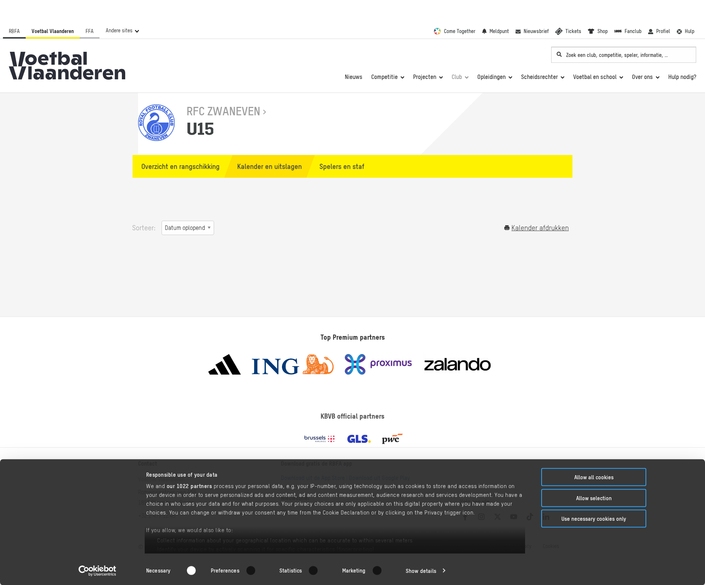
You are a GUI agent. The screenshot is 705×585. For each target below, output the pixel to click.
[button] (122, 30)
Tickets (573, 31)
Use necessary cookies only (593, 519)
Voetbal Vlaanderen (53, 31)
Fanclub (633, 31)
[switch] (255, 570)
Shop (602, 31)
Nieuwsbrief (536, 31)
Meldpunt (499, 31)
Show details (421, 570)
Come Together (460, 31)
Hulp (689, 31)
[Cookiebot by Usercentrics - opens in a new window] (97, 570)
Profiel (663, 31)
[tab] (177, 166)
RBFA (14, 31)
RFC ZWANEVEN (223, 111)
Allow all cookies (594, 477)
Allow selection (594, 498)
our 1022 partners (189, 486)
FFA (90, 31)
